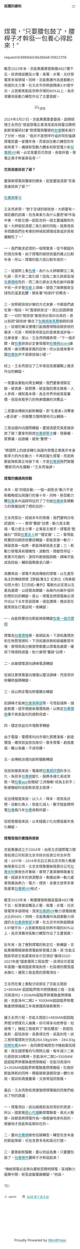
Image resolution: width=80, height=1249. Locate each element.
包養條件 (22, 1158)
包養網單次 (13, 198)
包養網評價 (51, 771)
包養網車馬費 (48, 321)
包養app (21, 782)
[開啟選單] (73, 6)
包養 (57, 130)
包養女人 (28, 535)
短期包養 (11, 1045)
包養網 (55, 462)
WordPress (57, 1240)
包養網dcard (60, 343)
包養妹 (13, 354)
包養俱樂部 (34, 703)
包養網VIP (22, 889)
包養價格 (11, 282)
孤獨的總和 (13, 6)
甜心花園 (32, 1113)
